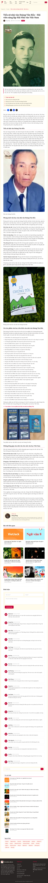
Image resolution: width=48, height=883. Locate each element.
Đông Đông (15, 515)
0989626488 (40, 869)
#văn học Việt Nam (26, 843)
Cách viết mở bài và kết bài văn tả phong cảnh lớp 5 (20, 823)
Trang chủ (3, 9)
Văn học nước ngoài (22, 2)
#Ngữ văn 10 (25, 845)
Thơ (27, 2)
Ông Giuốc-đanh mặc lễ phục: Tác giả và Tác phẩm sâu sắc (21, 783)
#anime (32, 843)
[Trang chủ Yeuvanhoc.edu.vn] (2, 2)
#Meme (6, 843)
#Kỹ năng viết (37, 845)
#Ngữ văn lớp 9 (13, 841)
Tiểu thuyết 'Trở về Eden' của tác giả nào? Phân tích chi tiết (21, 829)
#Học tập (12, 847)
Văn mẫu (16, 2)
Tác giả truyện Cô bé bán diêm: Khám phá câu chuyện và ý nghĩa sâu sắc (24, 795)
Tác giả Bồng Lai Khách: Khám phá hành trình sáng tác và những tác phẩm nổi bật (13, 581)
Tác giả (30, 2)
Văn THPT (5, 2)
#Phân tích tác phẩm (26, 841)
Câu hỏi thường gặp (20, 873)
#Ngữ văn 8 (31, 845)
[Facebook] (8, 110)
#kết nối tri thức (13, 845)
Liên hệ (18, 867)
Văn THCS (11, 2)
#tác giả (19, 845)
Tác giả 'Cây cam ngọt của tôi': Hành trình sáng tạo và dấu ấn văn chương (24, 789)
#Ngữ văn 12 (39, 841)
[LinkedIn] (14, 110)
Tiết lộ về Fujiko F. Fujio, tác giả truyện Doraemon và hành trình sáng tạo (24, 806)
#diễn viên (7, 847)
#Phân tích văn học (18, 843)
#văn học (6, 841)
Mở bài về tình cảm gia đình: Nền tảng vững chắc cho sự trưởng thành (23, 817)
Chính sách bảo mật (20, 871)
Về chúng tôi (19, 866)
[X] (11, 110)
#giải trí (6, 845)
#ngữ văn (33, 841)
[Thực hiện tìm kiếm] (46, 2)
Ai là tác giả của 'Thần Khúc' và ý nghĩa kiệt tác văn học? (21, 778)
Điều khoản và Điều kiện (21, 869)
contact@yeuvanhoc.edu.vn (41, 868)
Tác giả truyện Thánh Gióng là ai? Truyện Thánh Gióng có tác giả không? (24, 812)
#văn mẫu (37, 843)
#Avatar (11, 843)
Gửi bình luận (9, 607)
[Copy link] (17, 110)
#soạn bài (19, 841)
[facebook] (33, 871)
